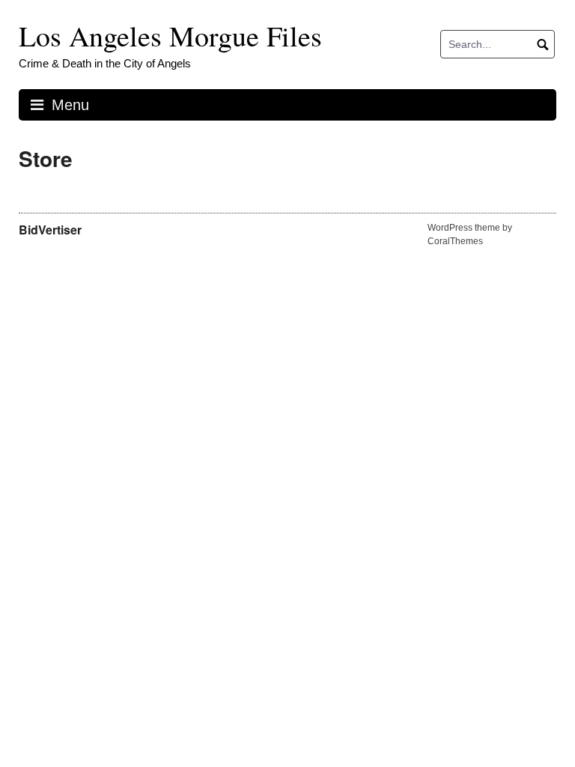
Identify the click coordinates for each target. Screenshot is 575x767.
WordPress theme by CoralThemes (470, 234)
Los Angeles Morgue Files (170, 35)
